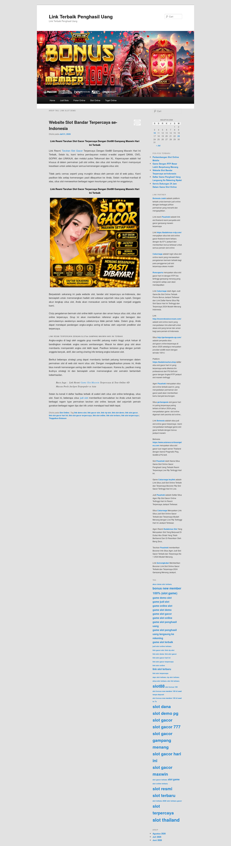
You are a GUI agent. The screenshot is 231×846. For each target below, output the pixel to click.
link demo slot (80, 412)
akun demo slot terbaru (162, 584)
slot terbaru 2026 (159, 801)
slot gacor (162, 720)
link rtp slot (106, 412)
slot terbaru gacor (174, 801)
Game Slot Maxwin (90, 382)
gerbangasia (162, 402)
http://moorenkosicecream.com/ (167, 318)
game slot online (162, 618)
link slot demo (118, 412)
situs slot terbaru (160, 681)
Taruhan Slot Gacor (72, 150)
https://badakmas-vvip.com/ (169, 232)
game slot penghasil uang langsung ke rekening (165, 634)
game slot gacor (162, 614)
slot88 (159, 686)
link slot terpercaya (130, 415)
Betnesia (161, 420)
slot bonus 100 (171, 687)
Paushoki (166, 216)
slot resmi (162, 788)
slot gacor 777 (167, 727)
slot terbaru (164, 795)
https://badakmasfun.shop (164, 362)
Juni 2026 (157, 840)
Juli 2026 (157, 836)
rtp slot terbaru (173, 677)
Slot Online (95, 100)
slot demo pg (165, 713)
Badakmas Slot (170, 529)
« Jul (158, 145)
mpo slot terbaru (159, 677)
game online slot (162, 606)
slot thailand (166, 819)
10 (155, 132)
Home (52, 100)
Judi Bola (64, 100)
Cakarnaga (157, 253)
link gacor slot (94, 412)
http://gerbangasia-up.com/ (169, 337)
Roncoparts (158, 272)
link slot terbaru (113, 415)
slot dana (162, 706)
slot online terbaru (160, 783)
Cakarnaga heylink (166, 479)
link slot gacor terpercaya (80, 415)
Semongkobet (163, 562)
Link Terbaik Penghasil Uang (81, 16)
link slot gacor (131, 412)
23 (179, 136)
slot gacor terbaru (160, 779)
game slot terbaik (163, 642)
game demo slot (162, 598)
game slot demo (162, 610)
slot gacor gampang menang (162, 740)
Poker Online (79, 100)
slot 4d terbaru (173, 681)
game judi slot (161, 601)
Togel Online (110, 100)
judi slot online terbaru (162, 646)
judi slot (84, 397)
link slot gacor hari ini (58, 415)
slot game (174, 779)
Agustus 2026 (159, 833)
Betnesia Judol (159, 198)
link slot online (99, 415)
